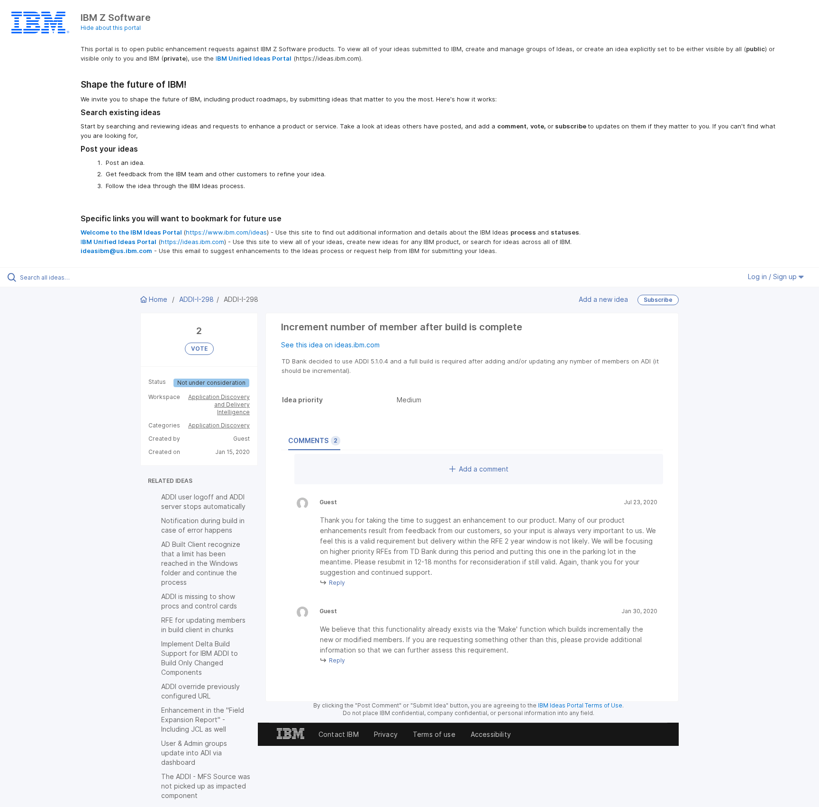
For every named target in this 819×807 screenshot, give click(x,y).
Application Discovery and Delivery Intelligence (219, 404)
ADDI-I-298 (196, 299)
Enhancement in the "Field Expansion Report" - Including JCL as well (202, 719)
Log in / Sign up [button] (773, 276)
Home (158, 299)
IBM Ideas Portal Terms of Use (580, 705)
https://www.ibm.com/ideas (226, 232)
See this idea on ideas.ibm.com (330, 345)
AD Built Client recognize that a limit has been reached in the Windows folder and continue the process (200, 563)
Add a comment (484, 469)
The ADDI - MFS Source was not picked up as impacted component (205, 785)
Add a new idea (603, 299)
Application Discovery (219, 425)
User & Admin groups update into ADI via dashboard (194, 752)
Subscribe (658, 299)
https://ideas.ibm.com (192, 241)
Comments (312, 440)
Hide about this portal (111, 27)
